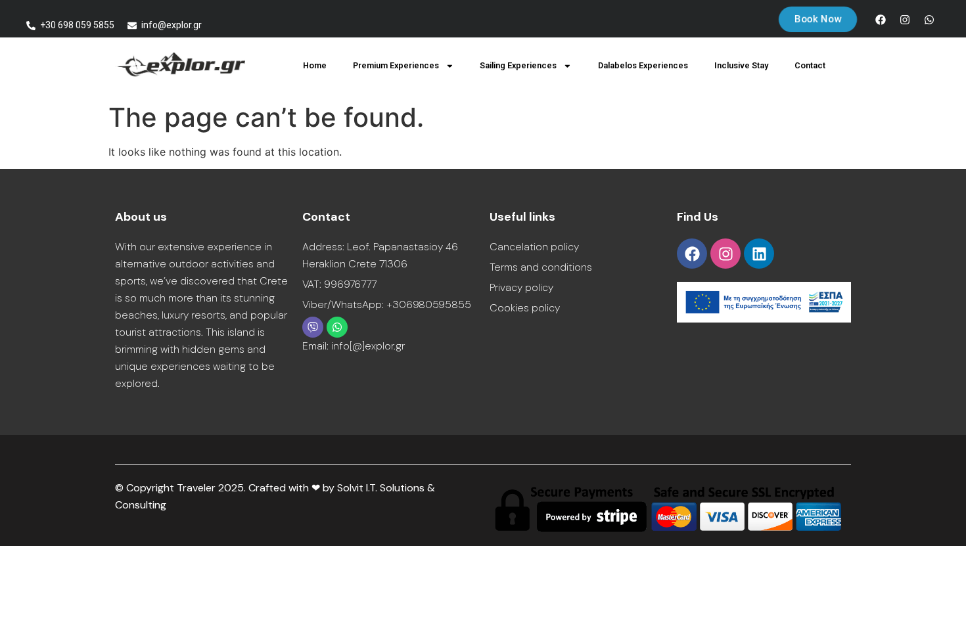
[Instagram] (904, 19)
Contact (809, 65)
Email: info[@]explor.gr (353, 346)
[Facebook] (880, 19)
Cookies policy (525, 308)
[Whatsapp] (929, 19)
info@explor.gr (171, 25)
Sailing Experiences (518, 65)
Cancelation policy (534, 247)
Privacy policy (521, 287)
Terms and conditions (541, 267)
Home (315, 65)
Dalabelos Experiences (643, 65)
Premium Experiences (396, 65)
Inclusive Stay (741, 65)
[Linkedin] (759, 253)
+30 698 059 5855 (77, 25)
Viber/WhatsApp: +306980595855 (386, 304)
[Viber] (312, 327)
